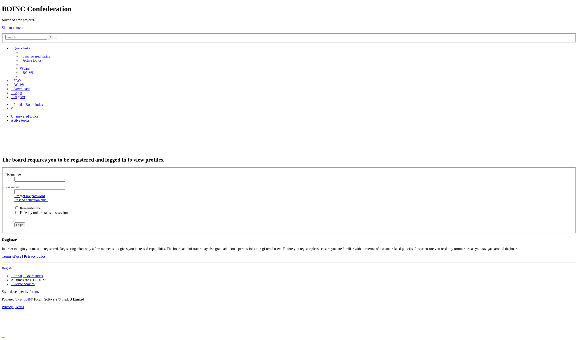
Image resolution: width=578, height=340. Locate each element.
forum (33, 292)
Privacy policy (35, 256)
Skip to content (12, 28)
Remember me (30, 208)
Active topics (20, 120)
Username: (13, 175)
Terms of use (11, 256)
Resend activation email (31, 200)
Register (8, 268)
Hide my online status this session (43, 213)
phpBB (25, 299)
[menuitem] (35, 56)
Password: (12, 187)
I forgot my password (29, 196)
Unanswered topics (24, 116)
